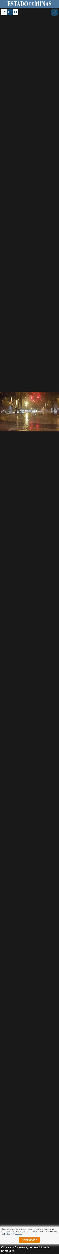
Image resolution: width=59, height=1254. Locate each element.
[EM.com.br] (29, 4)
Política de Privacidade (13, 1234)
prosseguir (29, 1239)
